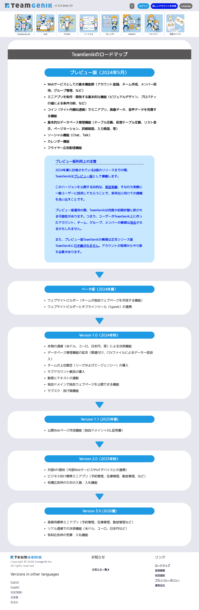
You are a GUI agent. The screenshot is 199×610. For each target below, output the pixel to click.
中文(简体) (16, 592)
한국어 (14, 602)
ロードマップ (162, 565)
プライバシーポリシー (167, 580)
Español (15, 587)
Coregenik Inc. (44, 562)
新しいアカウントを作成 (164, 6)
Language (186, 6)
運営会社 (160, 585)
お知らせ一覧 (100, 569)
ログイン (143, 6)
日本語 (14, 597)
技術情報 (160, 570)
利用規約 (160, 575)
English (15, 582)
